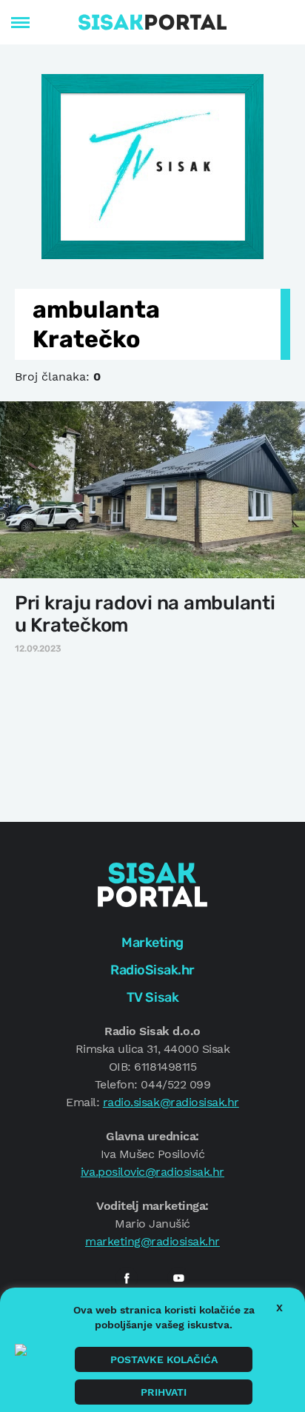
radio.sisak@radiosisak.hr (171, 1102)
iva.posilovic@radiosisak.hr (152, 1172)
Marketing (152, 942)
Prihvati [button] (164, 1392)
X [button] (279, 1308)
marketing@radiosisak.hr (152, 1241)
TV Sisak (152, 997)
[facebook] (126, 1278)
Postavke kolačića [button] (164, 1359)
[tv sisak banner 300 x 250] (152, 165)
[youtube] (178, 1278)
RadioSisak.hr (152, 970)
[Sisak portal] (152, 22)
